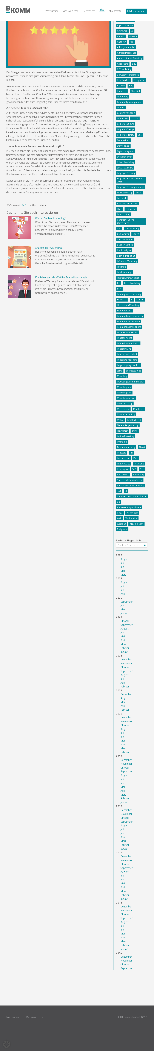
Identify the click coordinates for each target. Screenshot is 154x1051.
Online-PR (122, 441)
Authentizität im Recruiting (129, 58)
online (134, 430)
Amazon (121, 36)
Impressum (14, 1017)
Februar (124, 648)
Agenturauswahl (125, 25)
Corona (135, 118)
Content (121, 107)
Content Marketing (126, 113)
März (123, 575)
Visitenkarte (132, 513)
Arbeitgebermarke (125, 47)
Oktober (124, 621)
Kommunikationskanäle (128, 321)
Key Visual (122, 299)
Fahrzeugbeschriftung (127, 203)
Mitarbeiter (138, 409)
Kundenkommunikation (128, 343)
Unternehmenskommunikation (131, 496)
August (124, 559)
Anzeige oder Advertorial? (49, 248)
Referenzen (89, 11)
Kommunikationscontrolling (130, 316)
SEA (134, 469)
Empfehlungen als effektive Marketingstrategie (61, 277)
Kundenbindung (124, 338)
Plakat (142, 447)
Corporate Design (125, 129)
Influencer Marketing (127, 261)
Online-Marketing (125, 436)
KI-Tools (140, 299)
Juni (122, 567)
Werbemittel (131, 518)
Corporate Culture (125, 124)
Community (122, 96)
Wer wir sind (52, 11)
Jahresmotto (115, 11)
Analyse (133, 36)
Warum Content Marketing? (50, 218)
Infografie (121, 266)
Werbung (121, 524)
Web (119, 518)
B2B (134, 63)
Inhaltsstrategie (124, 272)
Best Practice (123, 80)
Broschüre (122, 91)
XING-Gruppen (136, 524)
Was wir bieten (71, 11)
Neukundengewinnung (127, 425)
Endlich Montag (124, 192)
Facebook (121, 198)
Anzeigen (121, 42)
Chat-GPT (135, 91)
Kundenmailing (124, 348)
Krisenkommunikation (127, 332)
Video (120, 513)
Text (119, 491)
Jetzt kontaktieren (136, 11)
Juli (122, 563)
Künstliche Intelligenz (127, 359)
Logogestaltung (133, 370)
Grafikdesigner (124, 250)
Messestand (123, 409)
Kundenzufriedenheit (127, 354)
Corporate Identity (125, 134)
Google (136, 234)
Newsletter (122, 430)
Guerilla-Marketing (126, 256)
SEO (142, 469)
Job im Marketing (132, 283)
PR (131, 452)
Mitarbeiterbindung (126, 414)
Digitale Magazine (125, 151)
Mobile (120, 420)
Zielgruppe (122, 529)
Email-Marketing (125, 167)
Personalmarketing (126, 447)
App (132, 42)
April (122, 594)
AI (132, 31)
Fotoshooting (123, 214)
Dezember (126, 659)
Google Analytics (125, 245)
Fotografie (131, 209)
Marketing (122, 376)
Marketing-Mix (124, 387)
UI (126, 491)
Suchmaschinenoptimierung (130, 485)
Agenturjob (122, 31)
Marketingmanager (126, 398)
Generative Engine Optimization (125, 221)
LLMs (119, 370)
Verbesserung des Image (129, 507)
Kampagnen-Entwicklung (129, 294)
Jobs (119, 288)
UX (118, 502)
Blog (102, 10)
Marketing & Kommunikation (130, 381)
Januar (124, 613)
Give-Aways (123, 234)
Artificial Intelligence (126, 53)
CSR (140, 134)
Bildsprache (139, 80)
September (126, 602)
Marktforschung (124, 403)
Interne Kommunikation (128, 277)
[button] (6, 1044)
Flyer (119, 209)
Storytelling (138, 474)
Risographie (122, 469)
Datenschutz (123, 140)
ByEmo (25, 205)
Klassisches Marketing (128, 305)
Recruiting (138, 463)
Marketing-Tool (124, 392)
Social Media (123, 474)
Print (135, 458)
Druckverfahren (124, 156)
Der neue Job (123, 145)
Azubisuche (122, 63)
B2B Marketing (124, 69)
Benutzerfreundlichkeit (128, 74)
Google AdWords (125, 239)
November (126, 663)
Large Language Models (128, 365)
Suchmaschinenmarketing (129, 480)
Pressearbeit (123, 458)
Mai (122, 571)
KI (131, 299)
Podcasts (121, 452)
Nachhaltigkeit (134, 420)
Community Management (129, 102)
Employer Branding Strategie (130, 187)
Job (118, 283)
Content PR (122, 118)
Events (139, 192)
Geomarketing (132, 228)
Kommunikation (124, 310)
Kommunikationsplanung (129, 327)
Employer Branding (126, 173)
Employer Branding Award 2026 (129, 180)
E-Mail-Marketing (125, 162)
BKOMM (121, 85)
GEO (119, 228)
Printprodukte (123, 463)
